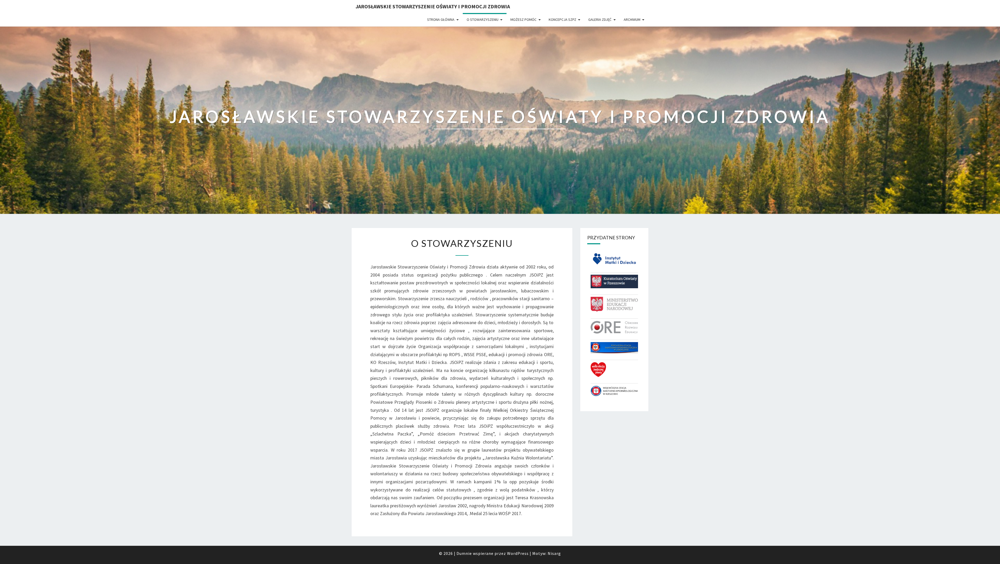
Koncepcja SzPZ (562, 19)
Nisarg (554, 553)
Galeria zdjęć (599, 19)
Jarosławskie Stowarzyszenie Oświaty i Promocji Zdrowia (432, 6)
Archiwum (632, 19)
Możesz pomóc (523, 19)
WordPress (518, 553)
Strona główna (440, 19)
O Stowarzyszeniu (482, 19)
